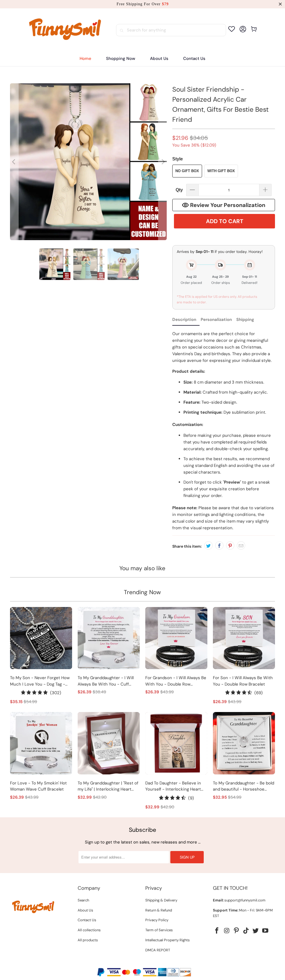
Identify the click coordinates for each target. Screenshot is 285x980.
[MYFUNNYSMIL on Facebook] (217, 931)
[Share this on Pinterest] (230, 545)
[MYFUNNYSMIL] (65, 30)
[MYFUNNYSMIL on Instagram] (227, 931)
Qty (179, 189)
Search (83, 900)
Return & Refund (158, 910)
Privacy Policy (156, 920)
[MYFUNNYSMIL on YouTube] (265, 931)
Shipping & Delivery (161, 900)
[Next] (162, 161)
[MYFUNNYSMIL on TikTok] (246, 931)
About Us (85, 910)
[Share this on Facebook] (219, 545)
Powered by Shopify (164, 962)
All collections (89, 930)
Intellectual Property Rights (167, 940)
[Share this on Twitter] (208, 545)
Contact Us (87, 920)
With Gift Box (221, 171)
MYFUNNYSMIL (131, 962)
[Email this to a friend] (241, 545)
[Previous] (14, 161)
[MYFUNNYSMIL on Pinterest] (236, 931)
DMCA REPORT (157, 950)
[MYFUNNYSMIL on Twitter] (256, 931)
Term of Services (159, 930)
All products (88, 940)
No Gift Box (187, 171)
